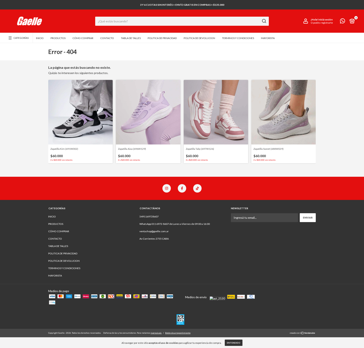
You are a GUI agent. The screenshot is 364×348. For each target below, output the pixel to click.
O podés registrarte (322, 22)
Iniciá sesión (325, 19)
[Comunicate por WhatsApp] (342, 22)
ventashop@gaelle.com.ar (154, 231)
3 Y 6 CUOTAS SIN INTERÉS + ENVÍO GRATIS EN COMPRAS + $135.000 (182, 4)
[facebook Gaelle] (182, 188)
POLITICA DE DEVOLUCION (199, 38)
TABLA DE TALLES (131, 38)
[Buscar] (263, 21)
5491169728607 (149, 216)
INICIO (40, 38)
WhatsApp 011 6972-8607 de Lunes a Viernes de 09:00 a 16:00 (174, 223)
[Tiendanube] (302, 333)
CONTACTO (107, 38)
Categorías (21, 37)
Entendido (233, 342)
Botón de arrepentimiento (177, 333)
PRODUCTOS (58, 38)
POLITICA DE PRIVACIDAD (162, 38)
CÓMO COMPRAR (82, 38)
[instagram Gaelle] (166, 188)
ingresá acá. (156, 333)
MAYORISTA (268, 38)
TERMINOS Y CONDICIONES (238, 38)
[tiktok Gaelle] (197, 188)
